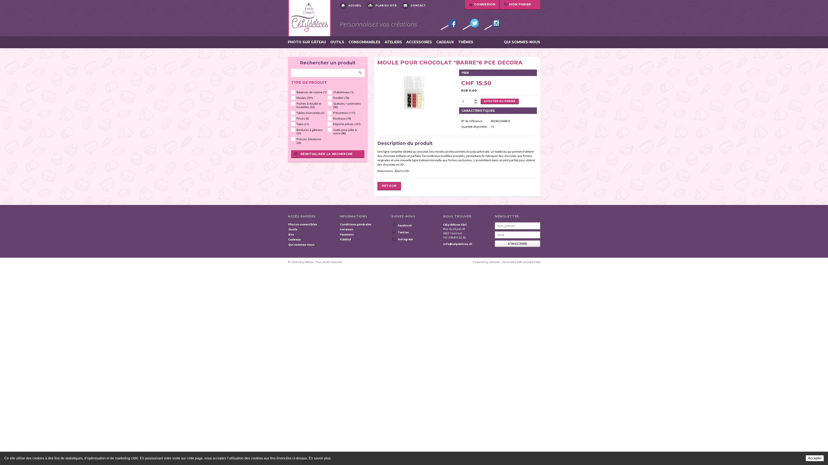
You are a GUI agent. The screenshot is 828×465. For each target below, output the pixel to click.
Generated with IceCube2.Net (521, 262)
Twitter (471, 24)
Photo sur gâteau (307, 42)
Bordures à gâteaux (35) (309, 131)
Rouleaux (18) (342, 118)
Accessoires (419, 42)
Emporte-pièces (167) (346, 124)
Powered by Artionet (486, 262)
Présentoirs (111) (344, 113)
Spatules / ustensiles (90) (347, 105)
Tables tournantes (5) (310, 113)
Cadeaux (445, 42)
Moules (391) (304, 98)
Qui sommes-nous (522, 42)
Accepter (815, 458)
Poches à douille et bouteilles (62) (308, 105)
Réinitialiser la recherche (327, 154)
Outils (337, 42)
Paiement (347, 234)
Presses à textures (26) (308, 141)
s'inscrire (517, 244)
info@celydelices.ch (457, 244)
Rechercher (360, 73)
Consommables (364, 42)
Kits (291, 234)
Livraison (346, 229)
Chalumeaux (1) (343, 92)
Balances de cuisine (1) (311, 92)
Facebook (449, 24)
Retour (389, 186)
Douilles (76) (341, 98)
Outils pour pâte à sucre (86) (345, 131)
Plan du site (386, 5)
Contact (418, 5)
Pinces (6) (302, 118)
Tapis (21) (302, 124)
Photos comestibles (302, 224)
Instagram (492, 24)
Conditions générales (355, 224)
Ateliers (393, 42)
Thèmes (465, 42)
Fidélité (345, 239)
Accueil (354, 5)
